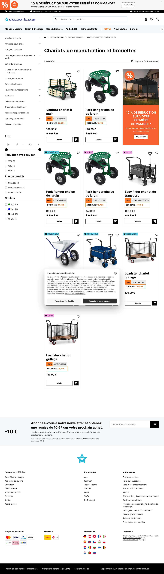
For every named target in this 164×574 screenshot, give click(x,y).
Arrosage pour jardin (14, 44)
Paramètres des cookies (134, 522)
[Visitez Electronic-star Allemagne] (84, 536)
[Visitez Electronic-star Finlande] (99, 547)
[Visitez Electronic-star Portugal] (89, 552)
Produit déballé (16, 188)
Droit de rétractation (132, 500)
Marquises (9, 95)
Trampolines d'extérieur (15, 107)
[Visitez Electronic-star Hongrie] (99, 541)
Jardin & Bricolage (57, 37)
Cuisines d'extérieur (14, 124)
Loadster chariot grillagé (137, 275)
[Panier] (157, 19)
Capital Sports (90, 485)
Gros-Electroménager (14, 477)
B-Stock (134, 29)
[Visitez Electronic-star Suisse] (94, 536)
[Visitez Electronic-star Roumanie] (89, 547)
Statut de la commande (133, 488)
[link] (62, 87)
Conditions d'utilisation (130, 540)
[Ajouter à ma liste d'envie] (78, 71)
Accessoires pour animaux (17, 113)
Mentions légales (81, 569)
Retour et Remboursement (135, 485)
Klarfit (86, 496)
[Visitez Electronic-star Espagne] (84, 541)
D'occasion (14, 192)
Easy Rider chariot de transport (140, 193)
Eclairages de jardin (14, 78)
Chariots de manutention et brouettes (19, 71)
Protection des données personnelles (21, 569)
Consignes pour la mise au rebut (137, 510)
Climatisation (11, 488)
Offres (107, 29)
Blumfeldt (87, 481)
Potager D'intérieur (13, 49)
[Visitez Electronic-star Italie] (104, 536)
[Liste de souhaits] (151, 19)
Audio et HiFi (11, 504)
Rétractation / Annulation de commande (141, 496)
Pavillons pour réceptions (16, 90)
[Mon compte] (146, 19)
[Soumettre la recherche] (56, 19)
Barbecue (9, 496)
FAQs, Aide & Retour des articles (146, 11)
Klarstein (87, 488)
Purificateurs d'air (13, 492)
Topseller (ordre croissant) (147, 61)
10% (11, 161)
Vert (14, 204)
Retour (126, 492)
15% (11, 166)
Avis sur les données (132, 518)
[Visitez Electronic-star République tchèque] (94, 541)
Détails (59, 140)
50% (11, 171)
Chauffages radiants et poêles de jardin (20, 56)
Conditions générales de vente (56, 569)
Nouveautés (120, 29)
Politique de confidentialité (132, 538)
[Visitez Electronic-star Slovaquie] (89, 541)
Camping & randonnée (15, 118)
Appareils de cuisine (14, 481)
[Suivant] (162, 29)
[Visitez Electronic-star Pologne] (104, 541)
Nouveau (13, 183)
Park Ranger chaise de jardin (99, 111)
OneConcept (89, 500)
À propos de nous (131, 477)
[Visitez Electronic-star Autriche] (89, 536)
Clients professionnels (133, 514)
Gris (13, 219)
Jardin (7, 500)
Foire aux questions (131, 481)
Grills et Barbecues (13, 84)
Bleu (14, 209)
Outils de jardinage (13, 64)
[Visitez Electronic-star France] (99, 536)
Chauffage (9, 485)
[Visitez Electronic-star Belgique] (104, 547)
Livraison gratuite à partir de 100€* (47, 11)
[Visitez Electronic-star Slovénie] (94, 552)
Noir (14, 214)
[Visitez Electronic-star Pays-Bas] (84, 552)
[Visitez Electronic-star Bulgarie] (94, 547)
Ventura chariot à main (59, 111)
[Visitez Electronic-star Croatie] (84, 547)
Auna (85, 477)
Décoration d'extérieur (15, 101)
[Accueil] (47, 37)
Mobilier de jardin (13, 38)
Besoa (86, 492)
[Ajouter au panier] (76, 139)
